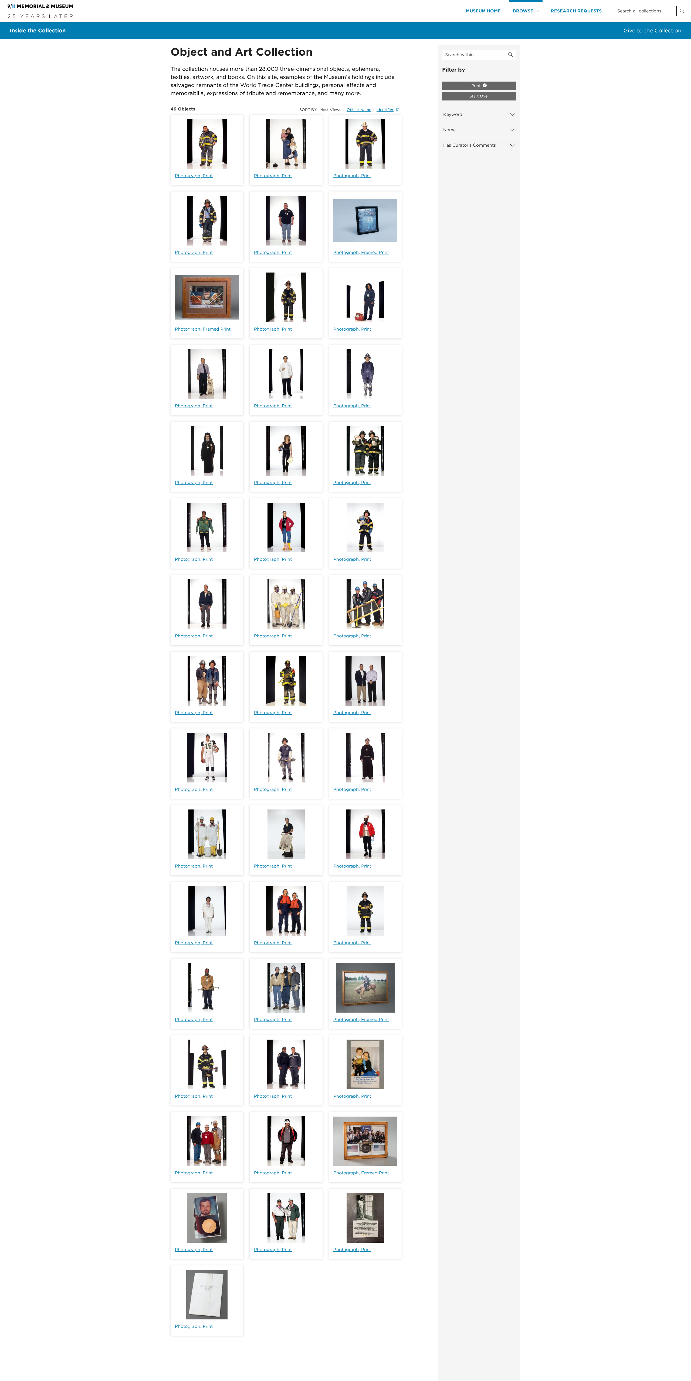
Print (477, 85)
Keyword (452, 114)
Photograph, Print (194, 175)
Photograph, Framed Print (361, 252)
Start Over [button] (479, 96)
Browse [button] (523, 11)
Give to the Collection (652, 30)
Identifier (385, 109)
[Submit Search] (682, 11)
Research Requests (576, 11)
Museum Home (483, 11)
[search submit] (510, 55)
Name (449, 129)
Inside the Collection (38, 30)
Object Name (359, 109)
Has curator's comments (469, 145)
